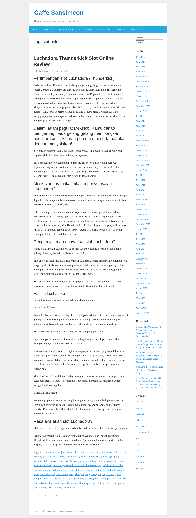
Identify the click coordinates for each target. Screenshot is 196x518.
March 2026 (141, 76)
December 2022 (143, 268)
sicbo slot (57, 470)
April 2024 (140, 189)
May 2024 (140, 184)
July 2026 (140, 56)
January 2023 (142, 263)
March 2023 (141, 253)
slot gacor (140, 456)
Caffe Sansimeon (58, 12)
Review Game (66, 29)
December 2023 (143, 209)
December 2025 (143, 91)
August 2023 (141, 229)
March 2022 (141, 307)
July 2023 (140, 234)
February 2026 (142, 81)
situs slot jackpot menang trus (57, 474)
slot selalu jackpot (105, 478)
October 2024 (142, 160)
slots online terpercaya (83, 483)
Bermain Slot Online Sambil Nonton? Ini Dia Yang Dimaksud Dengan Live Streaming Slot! (148, 331)
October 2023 (142, 219)
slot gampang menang (103, 474)
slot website (40, 483)
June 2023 (140, 238)
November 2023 (143, 214)
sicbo (48, 470)
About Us (120, 29)
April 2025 (140, 130)
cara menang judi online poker (103, 452)
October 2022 (142, 278)
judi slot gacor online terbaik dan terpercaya (77, 465)
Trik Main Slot (102, 29)
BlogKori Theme (75, 511)
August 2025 (141, 111)
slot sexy (121, 478)
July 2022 (140, 293)
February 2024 (142, 199)
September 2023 (143, 224)
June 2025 (140, 120)
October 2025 (142, 101)
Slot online (140, 468)
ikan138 (139, 401)
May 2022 (140, 298)
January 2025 (142, 145)
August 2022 (141, 288)
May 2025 (140, 125)
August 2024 (141, 170)
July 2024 (140, 174)
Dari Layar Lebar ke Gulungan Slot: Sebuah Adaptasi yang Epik (149, 369)
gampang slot (56, 461)
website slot (69, 487)
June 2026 (140, 61)
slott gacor (118, 483)
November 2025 (143, 96)
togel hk (139, 407)
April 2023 (140, 248)
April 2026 (140, 71)
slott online (40, 487)
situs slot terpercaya (144, 426)
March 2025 (141, 135)
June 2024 (140, 179)
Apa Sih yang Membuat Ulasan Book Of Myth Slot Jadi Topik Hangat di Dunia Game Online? (149, 344)
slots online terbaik (58, 483)
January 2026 (142, 86)
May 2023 (140, 243)
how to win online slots (78, 461)
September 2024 (143, 165)
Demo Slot (48, 29)
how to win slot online (104, 461)
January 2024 (142, 204)
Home (34, 29)
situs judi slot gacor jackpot (79, 470)
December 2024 (143, 150)
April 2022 (140, 302)
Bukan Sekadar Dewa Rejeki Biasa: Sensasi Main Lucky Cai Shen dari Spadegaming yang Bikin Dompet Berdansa (149, 383)
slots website (104, 483)
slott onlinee (54, 487)
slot (137, 438)
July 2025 (140, 115)
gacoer (104, 456)
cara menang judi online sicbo (82, 456)
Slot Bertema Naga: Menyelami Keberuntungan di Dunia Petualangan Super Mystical (149, 357)
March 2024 (141, 194)
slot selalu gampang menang (78, 478)
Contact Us (136, 29)
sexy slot (38, 470)
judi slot (139, 419)
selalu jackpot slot (113, 465)
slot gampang (82, 474)
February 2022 (142, 312)
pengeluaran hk (142, 432)
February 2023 (142, 258)
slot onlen (55, 478)
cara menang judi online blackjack (65, 452)
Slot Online (85, 29)
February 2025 (142, 140)
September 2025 (143, 106)
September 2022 (143, 283)
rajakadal (140, 413)
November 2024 (143, 155)
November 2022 (143, 273)
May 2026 (140, 66)
